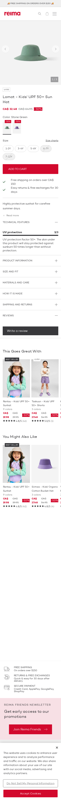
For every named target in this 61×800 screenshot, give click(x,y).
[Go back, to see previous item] (5, 49)
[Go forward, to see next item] (55, 49)
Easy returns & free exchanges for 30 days (34, 189)
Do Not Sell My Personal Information (30, 783)
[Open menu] (54, 14)
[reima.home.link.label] (12, 13)
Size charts (52, 140)
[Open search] (39, 14)
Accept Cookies (30, 793)
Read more (12, 215)
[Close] (57, 747)
